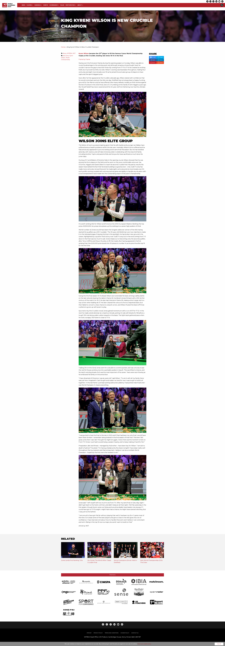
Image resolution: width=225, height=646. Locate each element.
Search (222, 5)
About (79, 5)
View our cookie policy (144, 644)
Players (29, 5)
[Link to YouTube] (219, 1)
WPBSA (69, 53)
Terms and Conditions (111, 632)
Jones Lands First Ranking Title (72, 560)
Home (63, 47)
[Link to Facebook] (207, 1)
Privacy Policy (98, 632)
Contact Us (134, 632)
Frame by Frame (84, 59)
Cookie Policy (124, 632)
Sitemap (89, 632)
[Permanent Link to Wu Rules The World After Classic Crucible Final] (99, 550)
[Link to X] (210, 1)
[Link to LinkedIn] (216, 1)
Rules (62, 5)
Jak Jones (66, 55)
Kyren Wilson (84, 53)
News (23, 5)
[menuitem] (23, 5)
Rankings (38, 5)
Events (45, 5)
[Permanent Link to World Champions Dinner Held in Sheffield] (126, 550)
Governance (53, 5)
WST (74, 53)
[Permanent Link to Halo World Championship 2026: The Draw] (152, 550)
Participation (70, 5)
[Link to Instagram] (213, 1)
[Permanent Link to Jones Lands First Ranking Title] (73, 550)
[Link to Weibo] (222, 1)
